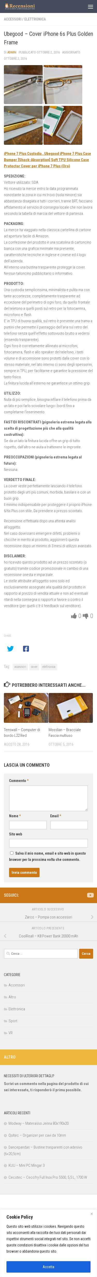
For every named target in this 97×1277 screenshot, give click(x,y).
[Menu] (90, 6)
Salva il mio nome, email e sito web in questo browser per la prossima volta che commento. (47, 856)
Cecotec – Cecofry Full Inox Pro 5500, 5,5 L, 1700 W (48, 1177)
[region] (48, 1243)
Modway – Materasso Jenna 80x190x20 (39, 1123)
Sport (13, 1021)
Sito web (15, 834)
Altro (12, 997)
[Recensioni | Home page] (25, 6)
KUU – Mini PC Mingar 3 (26, 1165)
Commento (18, 781)
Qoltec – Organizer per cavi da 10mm (37, 1135)
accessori (20, 667)
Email (55, 816)
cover (34, 667)
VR (11, 1033)
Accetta (48, 1267)
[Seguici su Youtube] (90, 895)
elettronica (48, 667)
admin (11, 52)
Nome (15, 816)
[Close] (91, 1214)
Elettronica (35, 19)
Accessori (12, 19)
